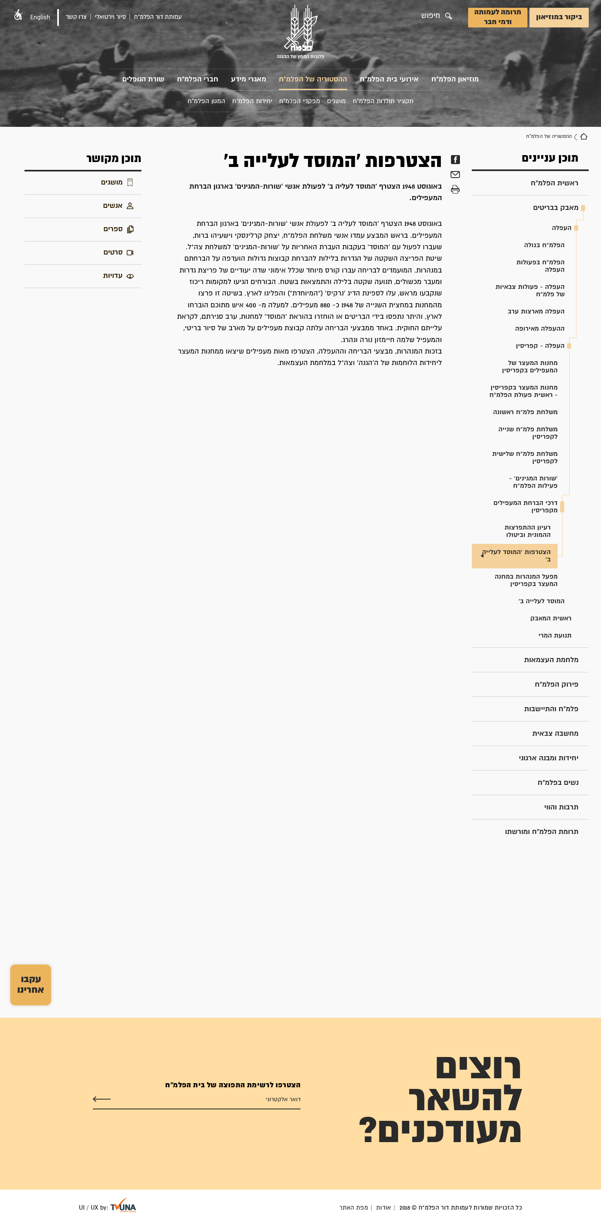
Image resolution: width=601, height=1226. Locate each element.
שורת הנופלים (143, 80)
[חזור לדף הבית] (584, 136)
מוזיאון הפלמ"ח (455, 80)
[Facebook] (455, 159)
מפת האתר (353, 1207)
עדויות (113, 276)
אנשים (113, 206)
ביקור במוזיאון (559, 17)
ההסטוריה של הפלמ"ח (313, 80)
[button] (18, 14)
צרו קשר (76, 17)
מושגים (112, 183)
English (40, 17)
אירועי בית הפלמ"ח (389, 80)
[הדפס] (455, 189)
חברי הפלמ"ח (197, 80)
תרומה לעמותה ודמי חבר (497, 17)
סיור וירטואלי (110, 17)
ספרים (113, 229)
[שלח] (102, 1100)
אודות (383, 1207)
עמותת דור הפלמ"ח (158, 17)
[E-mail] (455, 175)
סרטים (113, 253)
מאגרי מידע (248, 80)
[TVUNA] (123, 1205)
